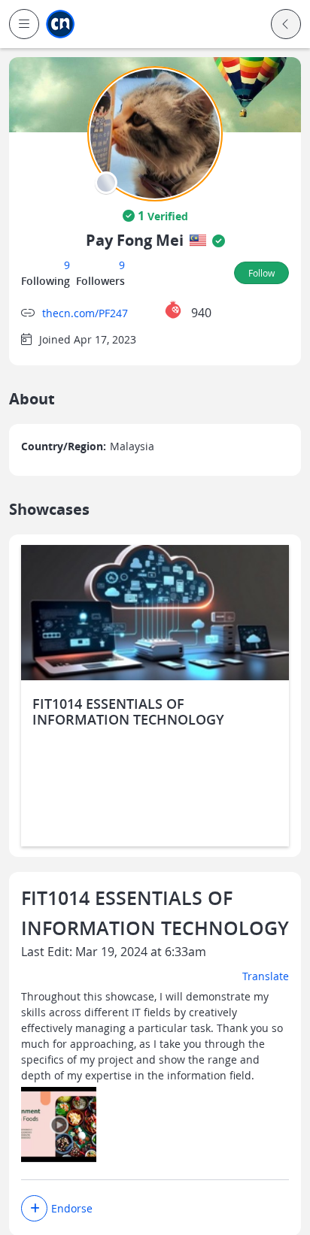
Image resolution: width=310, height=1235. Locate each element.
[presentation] (106, 182)
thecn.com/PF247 (85, 313)
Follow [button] (261, 273)
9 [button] (67, 265)
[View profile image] (155, 133)
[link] (60, 24)
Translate (265, 976)
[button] (24, 24)
